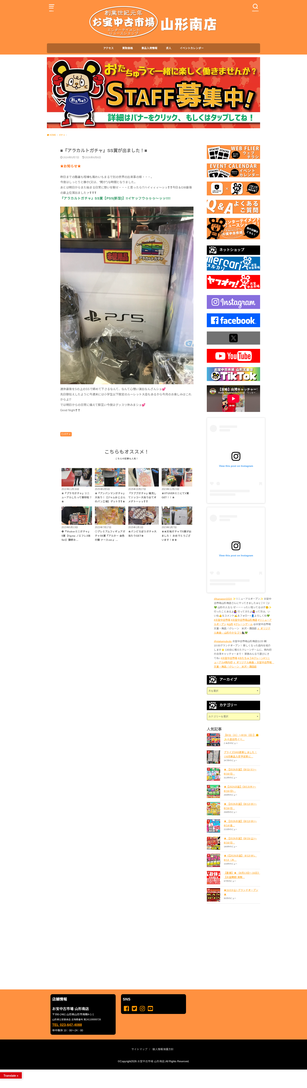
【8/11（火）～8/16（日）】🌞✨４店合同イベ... (241, 737)
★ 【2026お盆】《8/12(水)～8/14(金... (240, 823)
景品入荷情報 (149, 48)
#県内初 (228, 662)
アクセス (108, 48)
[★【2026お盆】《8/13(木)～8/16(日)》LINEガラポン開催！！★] (214, 791)
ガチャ (67, 434)
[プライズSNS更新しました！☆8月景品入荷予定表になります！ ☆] (214, 757)
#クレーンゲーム (243, 624)
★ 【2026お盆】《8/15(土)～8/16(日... (240, 840)
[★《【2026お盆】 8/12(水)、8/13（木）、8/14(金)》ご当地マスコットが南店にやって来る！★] (214, 860)
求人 (168, 48)
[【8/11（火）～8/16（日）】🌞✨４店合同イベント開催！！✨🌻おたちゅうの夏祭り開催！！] (214, 739)
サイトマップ (139, 1049)
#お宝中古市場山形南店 (244, 620)
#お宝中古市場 (222, 620)
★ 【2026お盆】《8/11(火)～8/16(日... (240, 771)
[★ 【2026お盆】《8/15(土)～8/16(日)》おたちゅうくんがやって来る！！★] (214, 843)
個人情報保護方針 (163, 1049)
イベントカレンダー (192, 48)
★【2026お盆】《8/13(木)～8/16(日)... (240, 788)
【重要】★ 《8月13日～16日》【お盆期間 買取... (242, 875)
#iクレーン (257, 658)
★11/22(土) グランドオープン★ (241, 892)
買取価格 (127, 48)
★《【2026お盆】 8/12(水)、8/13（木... (240, 857)
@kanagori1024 (223, 598)
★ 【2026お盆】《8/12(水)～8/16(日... (240, 806)
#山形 (230, 624)
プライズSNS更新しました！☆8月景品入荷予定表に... (240, 754)
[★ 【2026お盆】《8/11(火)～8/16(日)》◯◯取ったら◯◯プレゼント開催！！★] (214, 774)
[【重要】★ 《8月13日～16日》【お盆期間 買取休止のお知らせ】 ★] (214, 877)
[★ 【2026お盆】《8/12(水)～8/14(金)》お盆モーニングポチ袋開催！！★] (214, 826)
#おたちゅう (245, 658)
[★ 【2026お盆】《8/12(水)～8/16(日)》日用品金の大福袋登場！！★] (214, 808)
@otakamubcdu (223, 641)
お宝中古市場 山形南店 (151, 1061)
